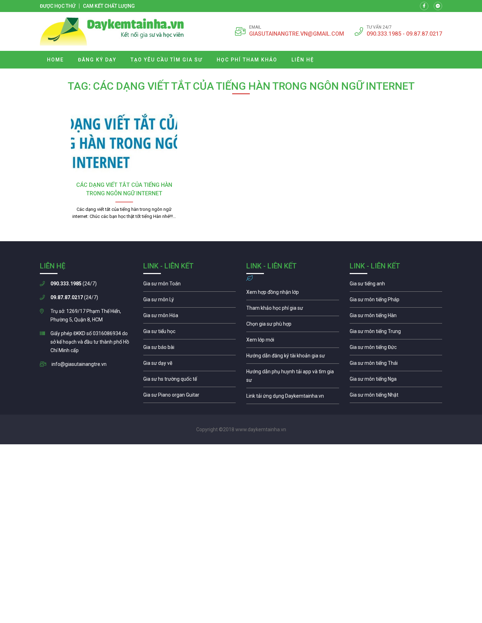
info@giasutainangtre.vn (79, 364)
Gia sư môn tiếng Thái (396, 365)
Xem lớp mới (292, 342)
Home (55, 60)
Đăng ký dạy (97, 60)
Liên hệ (302, 60)
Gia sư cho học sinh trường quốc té (189, 381)
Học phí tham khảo (247, 60)
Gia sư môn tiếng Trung (396, 333)
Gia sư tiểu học (189, 333)
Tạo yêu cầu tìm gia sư (167, 60)
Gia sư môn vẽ (189, 365)
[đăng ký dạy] (112, 31)
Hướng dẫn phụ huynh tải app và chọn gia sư (292, 377)
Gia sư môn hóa (189, 317)
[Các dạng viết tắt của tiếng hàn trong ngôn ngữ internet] (124, 143)
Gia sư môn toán (189, 285)
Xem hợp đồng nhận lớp (292, 294)
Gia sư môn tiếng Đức (396, 349)
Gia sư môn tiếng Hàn (396, 317)
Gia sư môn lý (189, 301)
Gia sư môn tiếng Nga (292, 398)
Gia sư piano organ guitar (189, 397)
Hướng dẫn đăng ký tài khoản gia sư (292, 357)
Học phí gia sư (292, 310)
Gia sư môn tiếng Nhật (396, 397)
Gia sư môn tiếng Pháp (396, 301)
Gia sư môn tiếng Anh (396, 285)
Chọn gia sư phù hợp (292, 326)
